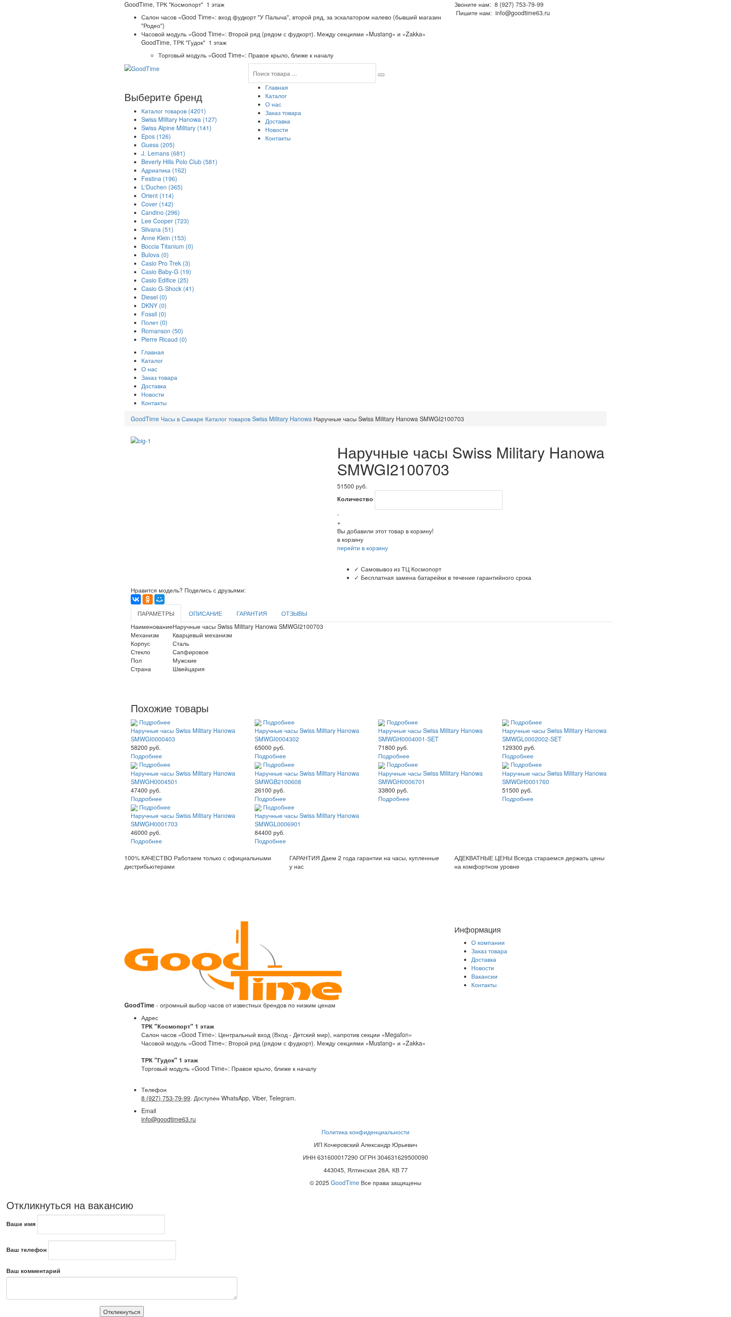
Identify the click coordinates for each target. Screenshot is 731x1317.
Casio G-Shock (167, 288)
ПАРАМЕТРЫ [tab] (155, 613)
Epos (156, 136)
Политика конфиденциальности (365, 1132)
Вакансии (484, 976)
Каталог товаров (173, 111)
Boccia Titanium (167, 246)
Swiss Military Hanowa (179, 119)
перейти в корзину (362, 547)
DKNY (154, 305)
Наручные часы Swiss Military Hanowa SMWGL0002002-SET (554, 734)
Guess (158, 144)
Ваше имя (21, 1223)
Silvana (157, 229)
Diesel (154, 297)
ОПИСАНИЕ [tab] (205, 613)
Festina (159, 178)
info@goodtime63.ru (522, 12)
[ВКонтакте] (136, 599)
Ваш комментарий (33, 1270)
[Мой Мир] (159, 599)
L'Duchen (162, 187)
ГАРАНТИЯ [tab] (251, 613)
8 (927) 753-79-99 (519, 4)
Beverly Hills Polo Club (179, 161)
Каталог (276, 95)
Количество (355, 498)
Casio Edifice (165, 280)
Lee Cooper (165, 221)
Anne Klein (163, 237)
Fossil (153, 314)
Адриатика (164, 170)
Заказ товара (283, 112)
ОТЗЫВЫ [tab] (294, 613)
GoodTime (345, 1182)
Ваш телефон (26, 1249)
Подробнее (154, 722)
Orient (157, 195)
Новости (276, 129)
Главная (276, 87)
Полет (154, 322)
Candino (160, 212)
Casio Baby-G (166, 271)
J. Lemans (163, 153)
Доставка (277, 121)
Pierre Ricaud (164, 339)
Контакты (278, 138)
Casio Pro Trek (165, 263)
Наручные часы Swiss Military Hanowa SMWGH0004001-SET (430, 734)
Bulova (155, 254)
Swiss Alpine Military (176, 127)
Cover (157, 204)
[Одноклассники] (148, 599)
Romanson (162, 331)
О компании (488, 942)
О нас (273, 104)
